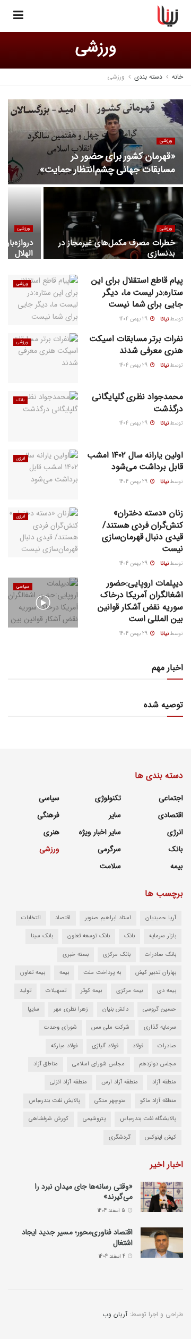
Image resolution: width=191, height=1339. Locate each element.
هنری (51, 832)
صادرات (167, 1045)
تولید (25, 990)
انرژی (20, 458)
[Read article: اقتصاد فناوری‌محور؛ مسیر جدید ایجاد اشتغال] (162, 1242)
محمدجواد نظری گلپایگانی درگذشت (137, 402)
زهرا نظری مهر (71, 1009)
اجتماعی (171, 798)
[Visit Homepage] (168, 16)
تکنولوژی (108, 798)
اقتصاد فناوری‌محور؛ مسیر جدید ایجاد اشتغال (77, 1237)
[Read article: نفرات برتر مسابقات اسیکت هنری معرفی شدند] (43, 358)
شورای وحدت (60, 1027)
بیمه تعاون (32, 972)
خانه (177, 77)
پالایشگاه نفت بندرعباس (148, 1118)
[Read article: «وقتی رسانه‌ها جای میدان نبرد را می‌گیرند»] (162, 1197)
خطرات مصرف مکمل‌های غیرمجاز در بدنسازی (116, 248)
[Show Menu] (18, 16)
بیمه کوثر (91, 990)
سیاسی (22, 586)
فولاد (138, 1045)
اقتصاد (63, 917)
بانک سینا (42, 935)
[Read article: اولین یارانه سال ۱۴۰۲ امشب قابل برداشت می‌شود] (43, 474)
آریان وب (114, 1314)
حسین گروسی (159, 1009)
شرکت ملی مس (110, 1027)
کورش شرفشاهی (48, 1118)
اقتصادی (170, 815)
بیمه (176, 866)
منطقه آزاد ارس (119, 1082)
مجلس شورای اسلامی (98, 1064)
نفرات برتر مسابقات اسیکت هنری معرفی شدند (136, 344)
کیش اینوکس (160, 1137)
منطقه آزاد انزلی (68, 1082)
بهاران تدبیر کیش (155, 972)
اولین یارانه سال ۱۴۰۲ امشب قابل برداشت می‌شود (135, 460)
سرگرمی (109, 849)
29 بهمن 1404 (134, 319)
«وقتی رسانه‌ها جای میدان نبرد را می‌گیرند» (84, 1192)
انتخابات (31, 917)
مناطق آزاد (45, 1064)
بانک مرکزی (117, 954)
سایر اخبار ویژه (100, 832)
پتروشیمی (94, 1118)
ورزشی (116, 77)
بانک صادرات (160, 954)
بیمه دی (166, 990)
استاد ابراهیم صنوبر (108, 917)
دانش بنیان (115, 1009)
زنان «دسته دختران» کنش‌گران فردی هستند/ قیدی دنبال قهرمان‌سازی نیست (142, 530)
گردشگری (120, 1137)
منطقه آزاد (164, 1082)
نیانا (164, 319)
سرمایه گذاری (160, 1027)
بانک (20, 400)
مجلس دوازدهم (157, 1064)
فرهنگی (48, 815)
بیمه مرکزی (129, 990)
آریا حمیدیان (160, 917)
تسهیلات (56, 990)
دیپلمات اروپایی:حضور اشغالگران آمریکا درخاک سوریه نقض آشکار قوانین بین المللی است (140, 601)
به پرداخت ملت (102, 972)
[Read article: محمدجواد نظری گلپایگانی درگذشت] (43, 416)
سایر (115, 815)
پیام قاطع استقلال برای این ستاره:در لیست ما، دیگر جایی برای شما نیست (137, 292)
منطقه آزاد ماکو (158, 1100)
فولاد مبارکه (64, 1045)
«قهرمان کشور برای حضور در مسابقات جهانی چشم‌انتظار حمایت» (107, 163)
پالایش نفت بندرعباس (54, 1100)
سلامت (110, 866)
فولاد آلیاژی (105, 1045)
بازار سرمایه (162, 935)
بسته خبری (76, 954)
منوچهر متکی (110, 1100)
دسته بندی (148, 77)
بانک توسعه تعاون (88, 935)
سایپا (33, 1009)
